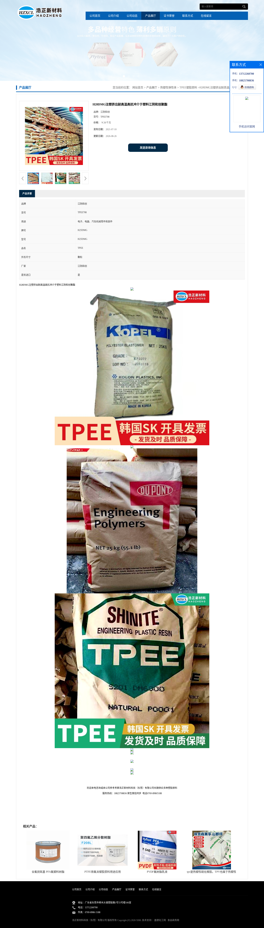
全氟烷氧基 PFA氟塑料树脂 (48, 871)
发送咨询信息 (148, 147)
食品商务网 (173, 920)
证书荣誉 (169, 15)
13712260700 (91, 907)
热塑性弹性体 (167, 87)
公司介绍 (113, 15)
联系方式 (187, 15)
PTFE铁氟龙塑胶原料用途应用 (102, 871)
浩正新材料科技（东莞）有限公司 (89, 920)
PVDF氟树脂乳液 (157, 871)
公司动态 (132, 15)
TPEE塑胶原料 (188, 87)
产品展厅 (150, 15)
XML (138, 920)
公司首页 (94, 15)
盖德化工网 (160, 920)
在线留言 (206, 15)
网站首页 (137, 87)
